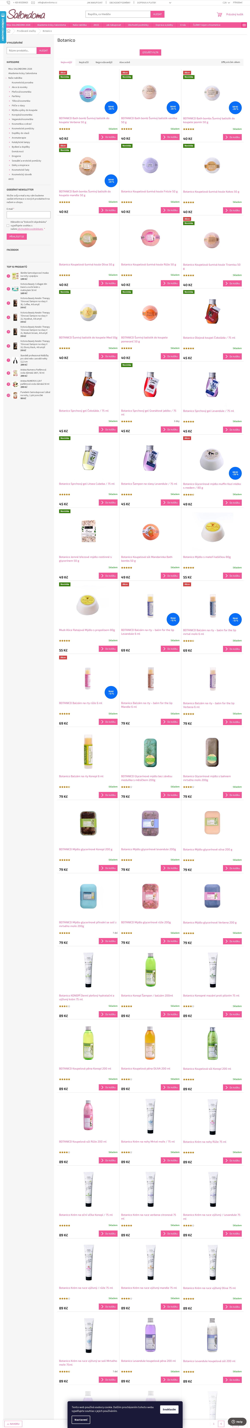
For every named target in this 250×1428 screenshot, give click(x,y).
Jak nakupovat (95, 2)
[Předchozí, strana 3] (221, 1424)
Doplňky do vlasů (20, 133)
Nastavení (81, 1420)
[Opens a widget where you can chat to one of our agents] (237, 1422)
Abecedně (124, 62)
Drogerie (16, 156)
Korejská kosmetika (22, 115)
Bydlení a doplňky (21, 147)
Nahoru (14, 1423)
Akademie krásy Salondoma (22, 73)
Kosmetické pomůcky (23, 128)
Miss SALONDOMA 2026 (20, 69)
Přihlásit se (16, 236)
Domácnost (18, 151)
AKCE (11, 179)
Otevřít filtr (150, 52)
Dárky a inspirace (20, 165)
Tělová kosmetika (21, 101)
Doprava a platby (146, 2)
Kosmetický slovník (22, 174)
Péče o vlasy (18, 105)
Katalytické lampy (21, 142)
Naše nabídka (15, 78)
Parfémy (16, 96)
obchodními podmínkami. (30, 229)
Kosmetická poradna (22, 82)
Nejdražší (84, 62)
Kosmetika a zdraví (21, 124)
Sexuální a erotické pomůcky (26, 161)
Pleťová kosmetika (21, 92)
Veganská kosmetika (22, 119)
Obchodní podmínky (119, 2)
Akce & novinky (19, 87)
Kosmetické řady (20, 170)
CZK (225, 2)
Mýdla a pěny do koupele (24, 110)
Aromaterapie (19, 138)
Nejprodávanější (104, 62)
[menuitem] (18, 25)
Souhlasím (169, 1409)
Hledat (157, 14)
